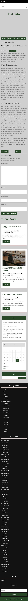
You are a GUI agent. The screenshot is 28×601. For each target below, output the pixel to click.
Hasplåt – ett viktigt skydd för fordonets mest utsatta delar (13, 323)
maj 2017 (5, 552)
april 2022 (4, 480)
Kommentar (4, 163)
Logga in (3, 580)
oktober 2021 (5, 491)
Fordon (6, 396)
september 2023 (5, 463)
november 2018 (5, 529)
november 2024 (5, 449)
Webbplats (4, 204)
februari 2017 (5, 559)
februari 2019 (5, 526)
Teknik (5, 431)
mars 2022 (5, 482)
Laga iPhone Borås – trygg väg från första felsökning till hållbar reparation (12, 334)
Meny (5, 1)
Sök (14, 374)
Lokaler (6, 415)
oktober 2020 (5, 508)
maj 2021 (5, 498)
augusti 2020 (5, 510)
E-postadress (4, 196)
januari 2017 (5, 561)
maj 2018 (5, 536)
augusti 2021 (5, 494)
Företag (6, 398)
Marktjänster (6, 417)
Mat (6, 419)
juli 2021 (5, 496)
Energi (5, 394)
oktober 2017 (5, 543)
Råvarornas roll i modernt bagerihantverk (12, 337)
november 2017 (5, 540)
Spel (6, 429)
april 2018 (4, 538)
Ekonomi (6, 391)
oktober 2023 (5, 461)
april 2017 (4, 554)
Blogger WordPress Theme (10, 599)
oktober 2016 (5, 566)
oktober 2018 (5, 531)
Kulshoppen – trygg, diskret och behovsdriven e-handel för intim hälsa (14, 330)
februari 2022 (5, 484)
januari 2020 (5, 515)
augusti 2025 (5, 445)
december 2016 (5, 564)
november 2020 (5, 505)
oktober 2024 (5, 452)
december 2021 (5, 489)
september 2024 (5, 454)
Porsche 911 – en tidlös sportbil (10, 326)
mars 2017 (5, 557)
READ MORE (6, 242)
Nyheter (6, 422)
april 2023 (4, 468)
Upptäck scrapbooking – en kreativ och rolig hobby (13, 268)
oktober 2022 (5, 475)
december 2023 (5, 459)
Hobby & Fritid (11, 38)
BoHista (14, 14)
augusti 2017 (5, 547)
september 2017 (5, 545)
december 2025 (5, 440)
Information (6, 408)
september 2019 (5, 519)
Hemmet (6, 403)
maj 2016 (5, 571)
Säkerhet (6, 424)
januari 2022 (5, 487)
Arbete (5, 389)
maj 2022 (5, 477)
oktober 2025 (5, 442)
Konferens (5, 410)
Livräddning (6, 412)
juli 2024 (5, 456)
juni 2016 (5, 568)
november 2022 (5, 473)
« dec (4, 368)
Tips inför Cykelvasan (12, 294)
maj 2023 (5, 466)
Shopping (5, 426)
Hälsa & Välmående (6, 401)
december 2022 (5, 470)
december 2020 (5, 503)
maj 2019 (5, 524)
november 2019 (5, 517)
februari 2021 (5, 501)
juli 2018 (5, 533)
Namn (3, 187)
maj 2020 (5, 512)
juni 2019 (5, 522)
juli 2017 (5, 550)
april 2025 (4, 447)
